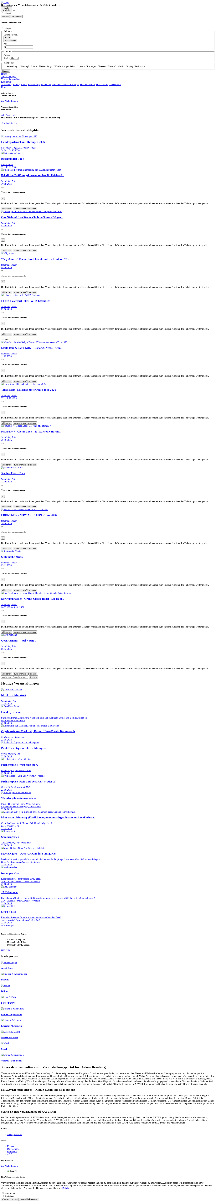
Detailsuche (16, 16)
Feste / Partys (46, 66)
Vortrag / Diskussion (135, 66)
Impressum (12, 1151)
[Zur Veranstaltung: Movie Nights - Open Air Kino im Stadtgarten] (23, 848)
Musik (120, 66)
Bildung (24, 66)
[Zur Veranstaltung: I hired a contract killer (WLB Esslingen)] (21, 295)
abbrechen (6, 209)
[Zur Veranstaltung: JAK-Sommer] (8, 886)
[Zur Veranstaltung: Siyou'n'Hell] (8, 906)
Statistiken (9, 1196)
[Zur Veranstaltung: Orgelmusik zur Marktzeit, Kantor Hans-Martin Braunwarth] (30, 725)
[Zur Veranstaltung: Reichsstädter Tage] (11, 153)
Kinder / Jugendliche (64, 66)
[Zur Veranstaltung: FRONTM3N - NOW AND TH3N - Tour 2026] (24, 509)
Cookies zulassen (9, 1199)
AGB (9, 1154)
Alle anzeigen (7, 925)
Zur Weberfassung (9, 101)
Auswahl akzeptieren (29, 1199)
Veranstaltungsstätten (11, 79)
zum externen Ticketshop (25, 209)
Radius (7, 58)
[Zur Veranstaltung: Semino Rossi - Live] (11, 467)
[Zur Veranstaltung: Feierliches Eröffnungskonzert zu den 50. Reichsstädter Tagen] (31, 170)
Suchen (5, 71)
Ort (5, 55)
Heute (7, 38)
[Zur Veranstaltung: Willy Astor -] (8, 253)
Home (4, 74)
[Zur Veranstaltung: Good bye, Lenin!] (10, 706)
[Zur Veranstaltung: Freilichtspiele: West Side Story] (16, 759)
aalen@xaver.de (14, 1134)
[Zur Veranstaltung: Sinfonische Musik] (11, 551)
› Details (65, 1188)
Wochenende (10, 41)
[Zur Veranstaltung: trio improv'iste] (9, 867)
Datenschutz (13, 1149)
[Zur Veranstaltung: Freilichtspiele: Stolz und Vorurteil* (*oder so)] (23, 776)
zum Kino (5, 950)
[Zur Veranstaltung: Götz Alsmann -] (9, 635)
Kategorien (6, 82)
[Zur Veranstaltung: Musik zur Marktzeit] (11, 689)
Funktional (10, 1193)
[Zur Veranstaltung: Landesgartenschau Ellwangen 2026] (19, 136)
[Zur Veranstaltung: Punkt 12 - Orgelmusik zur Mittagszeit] (20, 742)
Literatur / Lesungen (86, 66)
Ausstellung (11, 66)
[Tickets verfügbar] (2, 187)
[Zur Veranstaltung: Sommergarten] (9, 831)
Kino (3, 87)
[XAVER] (5, 2)
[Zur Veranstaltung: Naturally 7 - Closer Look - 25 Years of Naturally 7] (26, 426)
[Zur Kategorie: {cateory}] (9, 962)
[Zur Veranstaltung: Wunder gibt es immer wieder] (16, 792)
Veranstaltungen (8, 76)
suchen (5, 16)
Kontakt (11, 1146)
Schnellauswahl (11, 34)
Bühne (34, 66)
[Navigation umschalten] (14, 10)
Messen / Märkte (107, 66)
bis (5, 47)
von (5, 43)
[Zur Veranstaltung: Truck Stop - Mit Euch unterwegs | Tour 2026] (23, 384)
